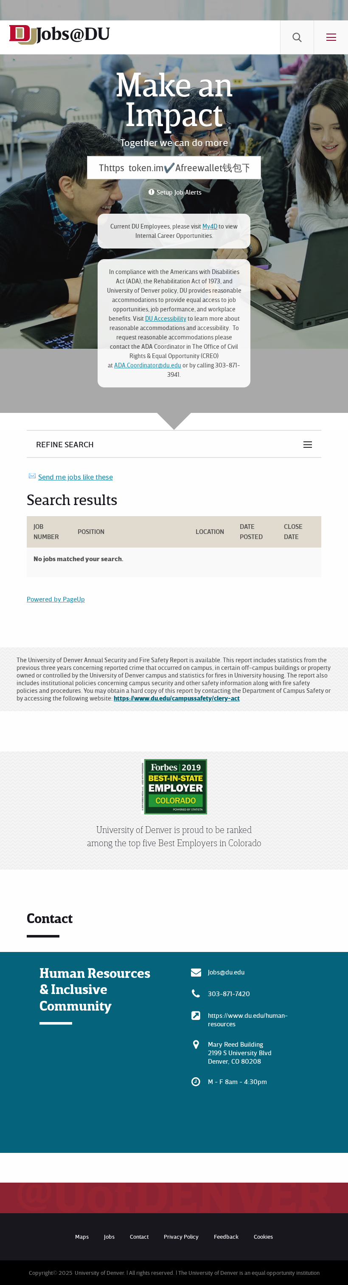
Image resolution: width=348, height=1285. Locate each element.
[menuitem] (297, 37)
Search (297, 37)
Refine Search (65, 444)
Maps (82, 1236)
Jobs (109, 1236)
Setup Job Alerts (179, 192)
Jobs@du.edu (226, 972)
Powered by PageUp (56, 599)
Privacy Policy (181, 1236)
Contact (139, 1236)
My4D (209, 226)
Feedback (226, 1236)
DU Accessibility (165, 318)
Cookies (263, 1236)
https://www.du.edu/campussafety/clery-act (177, 698)
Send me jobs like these (75, 476)
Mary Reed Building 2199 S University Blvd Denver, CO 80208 (240, 1052)
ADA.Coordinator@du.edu (147, 365)
